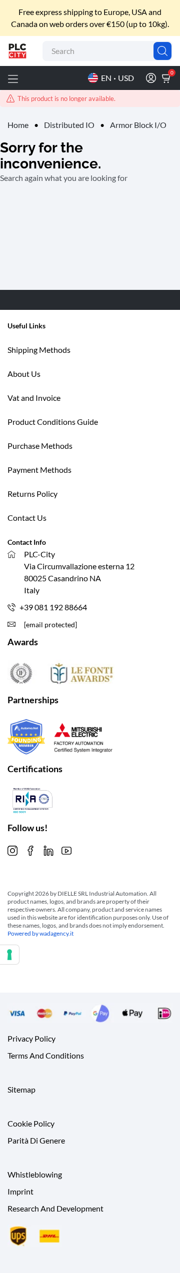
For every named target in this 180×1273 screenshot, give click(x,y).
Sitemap (22, 1089)
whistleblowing (35, 1174)
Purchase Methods (40, 445)
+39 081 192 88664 (53, 607)
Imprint (21, 1191)
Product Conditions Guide (53, 421)
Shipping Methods (39, 349)
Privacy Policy (32, 1038)
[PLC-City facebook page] (31, 849)
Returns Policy (33, 493)
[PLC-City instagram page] (13, 849)
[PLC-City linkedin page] (49, 849)
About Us (24, 373)
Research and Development (56, 1208)
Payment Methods (40, 469)
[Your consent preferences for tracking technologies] (9, 954)
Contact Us (27, 517)
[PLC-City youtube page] (67, 849)
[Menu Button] (13, 78)
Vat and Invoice (34, 397)
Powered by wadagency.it (41, 933)
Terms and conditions (46, 1055)
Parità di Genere (36, 1140)
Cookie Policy (31, 1123)
